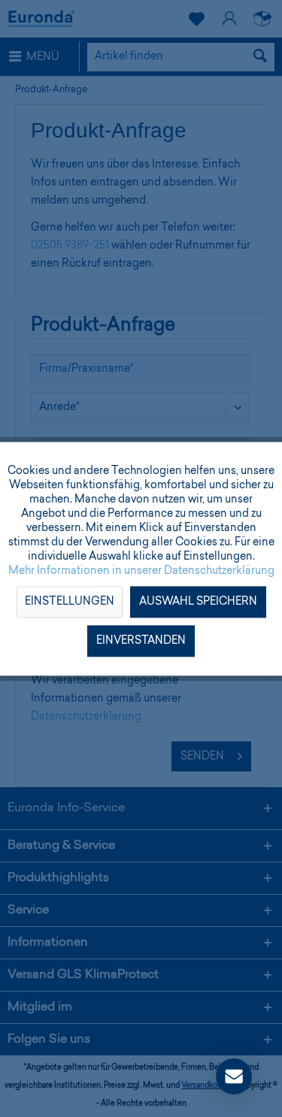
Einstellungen (69, 601)
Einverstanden (141, 640)
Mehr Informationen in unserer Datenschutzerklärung (141, 571)
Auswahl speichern (198, 601)
